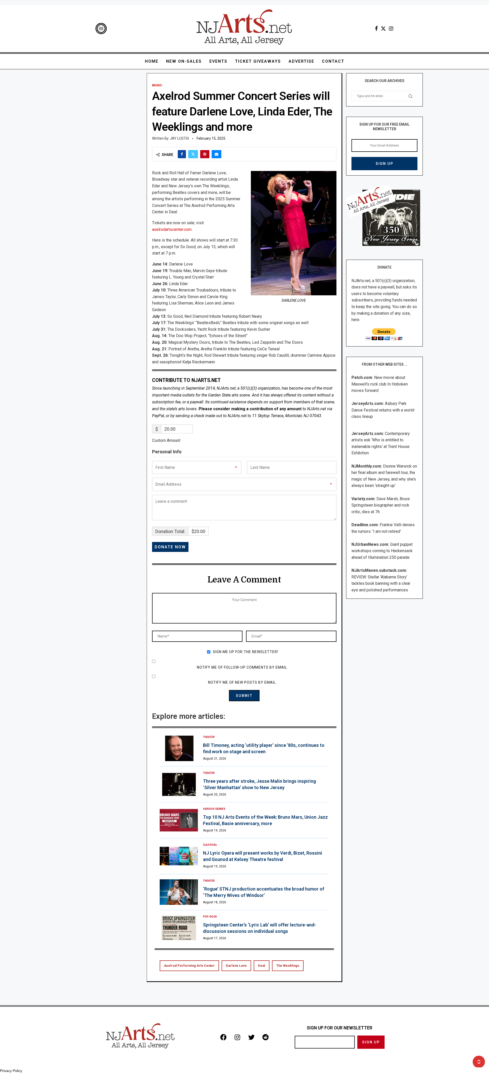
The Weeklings (287, 965)
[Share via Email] (216, 154)
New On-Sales (184, 61)
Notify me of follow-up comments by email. (242, 667)
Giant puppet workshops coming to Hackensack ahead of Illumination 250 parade (382, 551)
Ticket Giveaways (258, 61)
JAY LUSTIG (179, 138)
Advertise (301, 61)
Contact (333, 61)
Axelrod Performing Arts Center (189, 965)
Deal (261, 965)
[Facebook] (376, 28)
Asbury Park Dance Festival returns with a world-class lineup (383, 410)
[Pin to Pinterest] (204, 154)
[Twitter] (383, 28)
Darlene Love (236, 965)
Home (151, 61)
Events (218, 61)
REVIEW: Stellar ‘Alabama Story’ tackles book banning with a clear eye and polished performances (380, 583)
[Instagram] (391, 28)
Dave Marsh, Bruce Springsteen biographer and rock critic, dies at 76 (380, 505)
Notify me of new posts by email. (242, 682)
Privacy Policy (11, 1071)
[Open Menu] (101, 28)
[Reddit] (265, 1037)
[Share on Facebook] (182, 154)
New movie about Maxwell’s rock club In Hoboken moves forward (379, 384)
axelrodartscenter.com (172, 229)
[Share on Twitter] (193, 154)
